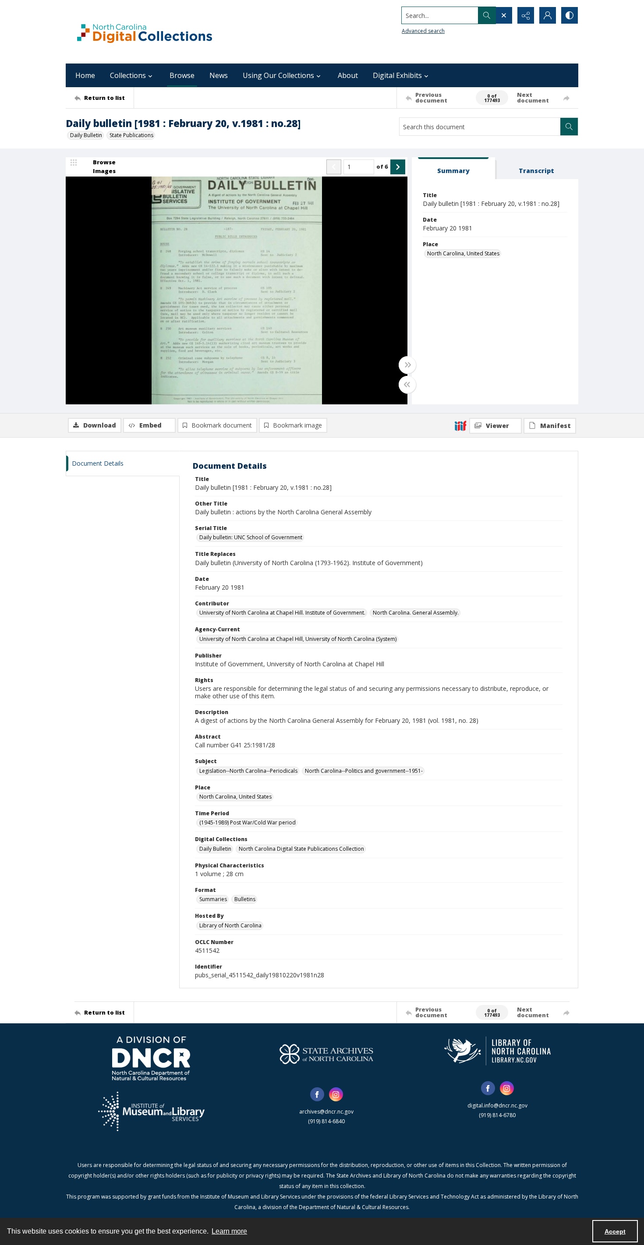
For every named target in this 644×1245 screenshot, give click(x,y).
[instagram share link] (336, 1094)
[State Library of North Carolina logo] (497, 1050)
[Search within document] (569, 126)
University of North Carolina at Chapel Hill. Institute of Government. (282, 612)
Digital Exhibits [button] (397, 75)
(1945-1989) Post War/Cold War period (247, 822)
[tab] (453, 168)
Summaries (213, 899)
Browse (182, 75)
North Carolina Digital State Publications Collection (301, 848)
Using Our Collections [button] (278, 75)
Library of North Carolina (230, 925)
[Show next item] (397, 166)
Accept (615, 1231)
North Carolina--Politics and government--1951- (364, 771)
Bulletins (244, 899)
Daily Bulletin (86, 135)
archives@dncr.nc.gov (326, 1111)
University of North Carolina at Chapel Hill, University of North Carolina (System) (297, 639)
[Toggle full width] (407, 365)
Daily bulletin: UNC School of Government (250, 537)
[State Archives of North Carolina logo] (326, 1054)
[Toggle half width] (407, 384)
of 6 (382, 166)
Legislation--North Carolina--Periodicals (248, 771)
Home (85, 75)
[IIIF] (460, 425)
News (218, 75)
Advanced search (423, 31)
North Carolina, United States (463, 253)
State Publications (131, 135)
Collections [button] (128, 75)
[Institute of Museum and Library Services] (151, 1111)
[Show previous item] (333, 166)
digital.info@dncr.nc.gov (497, 1105)
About (348, 75)
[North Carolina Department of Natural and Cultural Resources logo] (151, 1058)
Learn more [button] (229, 1231)
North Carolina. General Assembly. (416, 612)
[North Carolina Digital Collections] (144, 31)
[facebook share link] (317, 1094)
